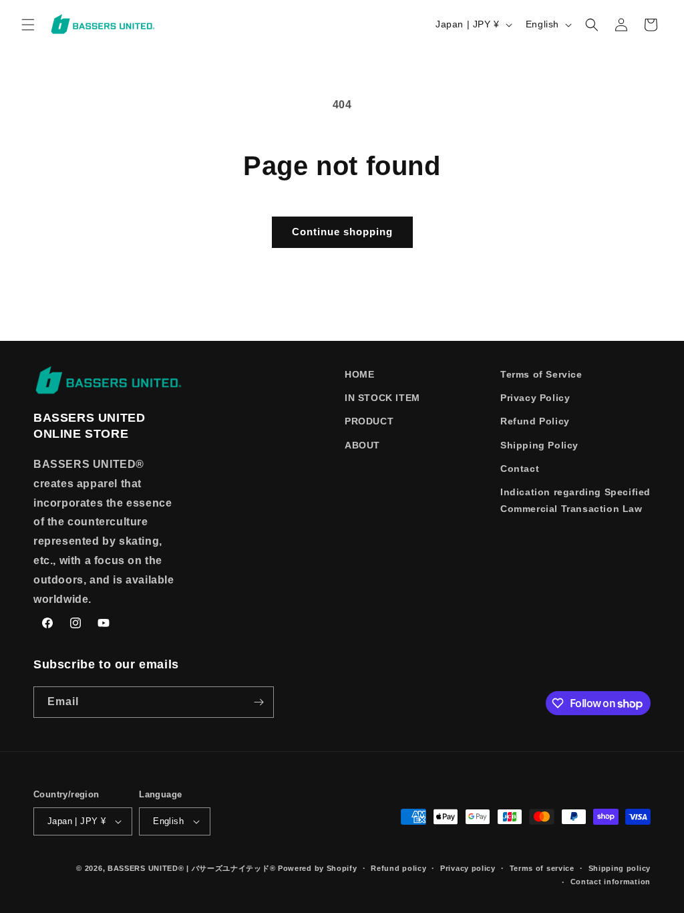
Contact (519, 468)
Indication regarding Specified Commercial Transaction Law (575, 500)
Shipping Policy (539, 445)
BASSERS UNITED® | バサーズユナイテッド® (191, 868)
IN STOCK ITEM (382, 397)
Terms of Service (541, 374)
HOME (359, 374)
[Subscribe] (258, 702)
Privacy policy (468, 868)
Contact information (610, 882)
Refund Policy (535, 421)
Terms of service (542, 868)
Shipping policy (619, 868)
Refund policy (398, 868)
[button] (28, 24)
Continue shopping (342, 231)
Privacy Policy (535, 397)
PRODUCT (369, 421)
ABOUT (362, 445)
